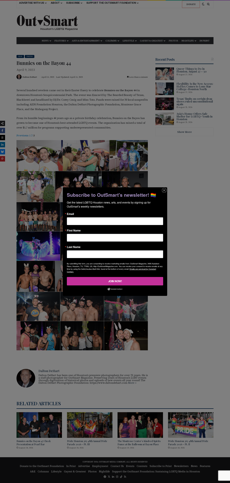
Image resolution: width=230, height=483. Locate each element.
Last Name (73, 246)
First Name (74, 230)
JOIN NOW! (115, 281)
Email (70, 213)
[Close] (164, 190)
